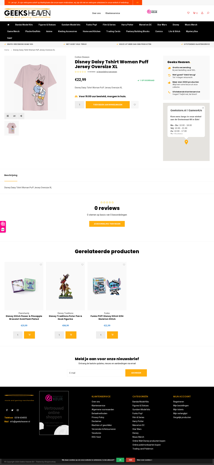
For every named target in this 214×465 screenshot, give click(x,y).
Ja (120, 460)
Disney (176, 25)
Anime (49, 31)
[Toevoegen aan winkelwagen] (29, 335)
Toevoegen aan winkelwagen (107, 105)
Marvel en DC (145, 25)
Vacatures (96, 433)
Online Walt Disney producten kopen (148, 441)
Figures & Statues (47, 25)
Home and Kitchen (91, 31)
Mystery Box (192, 31)
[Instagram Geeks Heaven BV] (17, 410)
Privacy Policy (98, 417)
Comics (159, 31)
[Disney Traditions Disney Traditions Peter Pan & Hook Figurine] (65, 286)
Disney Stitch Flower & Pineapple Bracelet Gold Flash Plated (24, 317)
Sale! (9, 38)
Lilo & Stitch (174, 31)
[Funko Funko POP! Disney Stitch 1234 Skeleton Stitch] (106, 286)
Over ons (96, 13)
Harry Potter (127, 25)
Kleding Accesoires (67, 31)
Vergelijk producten (182, 417)
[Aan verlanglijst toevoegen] (134, 104)
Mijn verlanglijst (180, 413)
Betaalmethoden (99, 413)
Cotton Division (82, 57)
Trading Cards (113, 31)
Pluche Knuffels (32, 31)
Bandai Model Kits (24, 25)
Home (6, 50)
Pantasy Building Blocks (138, 31)
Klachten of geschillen (102, 425)
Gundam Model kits (71, 25)
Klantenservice (113, 13)
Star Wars (162, 25)
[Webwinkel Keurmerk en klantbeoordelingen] (54, 413)
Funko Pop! (91, 25)
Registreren (178, 402)
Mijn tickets (178, 409)
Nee (130, 460)
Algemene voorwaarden (103, 409)
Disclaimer (96, 421)
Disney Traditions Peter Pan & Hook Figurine (65, 317)
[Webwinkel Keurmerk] (152, 11)
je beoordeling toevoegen (107, 72)
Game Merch (13, 31)
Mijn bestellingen (181, 405)
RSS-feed (96, 437)
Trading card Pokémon (142, 449)
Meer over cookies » (144, 460)
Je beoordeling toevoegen (107, 224)
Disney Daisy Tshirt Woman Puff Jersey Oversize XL (34, 50)
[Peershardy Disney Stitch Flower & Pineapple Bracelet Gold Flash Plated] (24, 286)
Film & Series (109, 25)
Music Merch (191, 25)
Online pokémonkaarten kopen (146, 445)
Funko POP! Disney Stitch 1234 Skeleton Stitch (107, 317)
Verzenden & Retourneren (104, 429)
